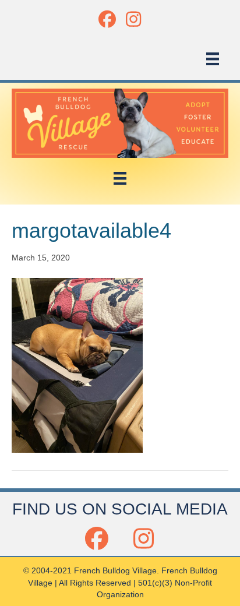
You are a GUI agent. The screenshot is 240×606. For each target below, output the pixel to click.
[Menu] (212, 59)
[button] (107, 19)
